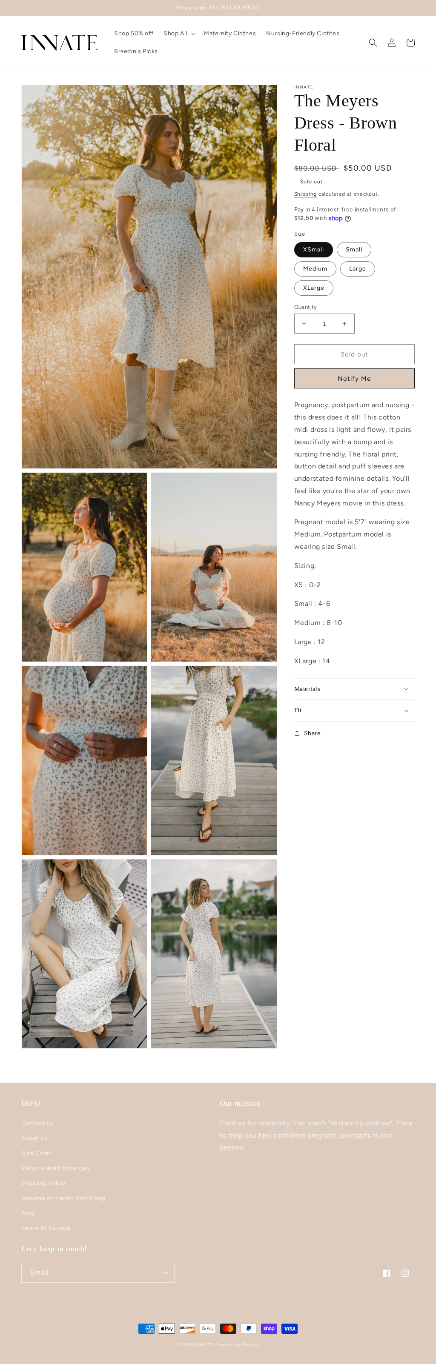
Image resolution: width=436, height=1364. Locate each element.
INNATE (205, 1344)
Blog (27, 1213)
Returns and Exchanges (55, 1168)
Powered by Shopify (237, 1344)
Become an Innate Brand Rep (63, 1198)
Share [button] (312, 733)
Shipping (305, 194)
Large (357, 268)
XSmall (313, 249)
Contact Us (37, 1123)
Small (354, 249)
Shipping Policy (43, 1183)
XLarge (313, 287)
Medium (315, 268)
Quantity (305, 307)
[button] (178, 34)
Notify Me (354, 378)
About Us (34, 1138)
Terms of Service (46, 1228)
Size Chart (36, 1153)
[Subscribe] (164, 1273)
